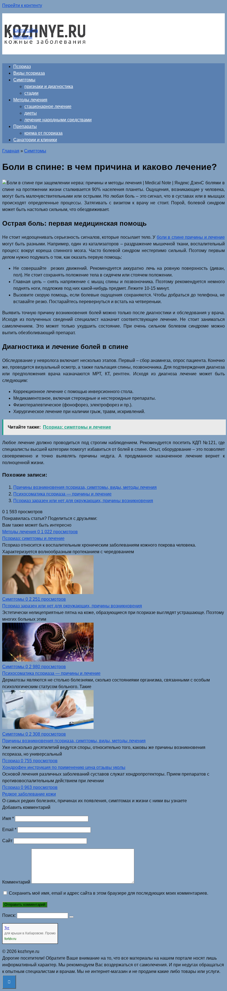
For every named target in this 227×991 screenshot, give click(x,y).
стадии (31, 93)
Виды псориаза (29, 73)
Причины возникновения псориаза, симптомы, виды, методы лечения (85, 487)
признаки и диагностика (48, 86)
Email (9, 829)
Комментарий (16, 882)
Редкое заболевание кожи (29, 794)
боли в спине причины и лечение (191, 237)
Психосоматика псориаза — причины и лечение (62, 494)
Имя (8, 818)
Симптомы (24, 79)
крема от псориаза (43, 133)
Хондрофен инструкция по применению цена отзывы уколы (63, 767)
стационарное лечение (47, 106)
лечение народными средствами (58, 119)
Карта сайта (25, 30)
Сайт (7, 840)
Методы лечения (30, 99)
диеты (30, 113)
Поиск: (9, 915)
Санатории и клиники (35, 139)
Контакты (22, 37)
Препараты (25, 126)
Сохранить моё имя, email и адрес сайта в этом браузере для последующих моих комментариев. (108, 893)
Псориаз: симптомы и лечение (33, 538)
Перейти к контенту (22, 5)
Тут (6, 928)
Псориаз (22, 66)
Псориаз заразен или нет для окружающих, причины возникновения (83, 500)
